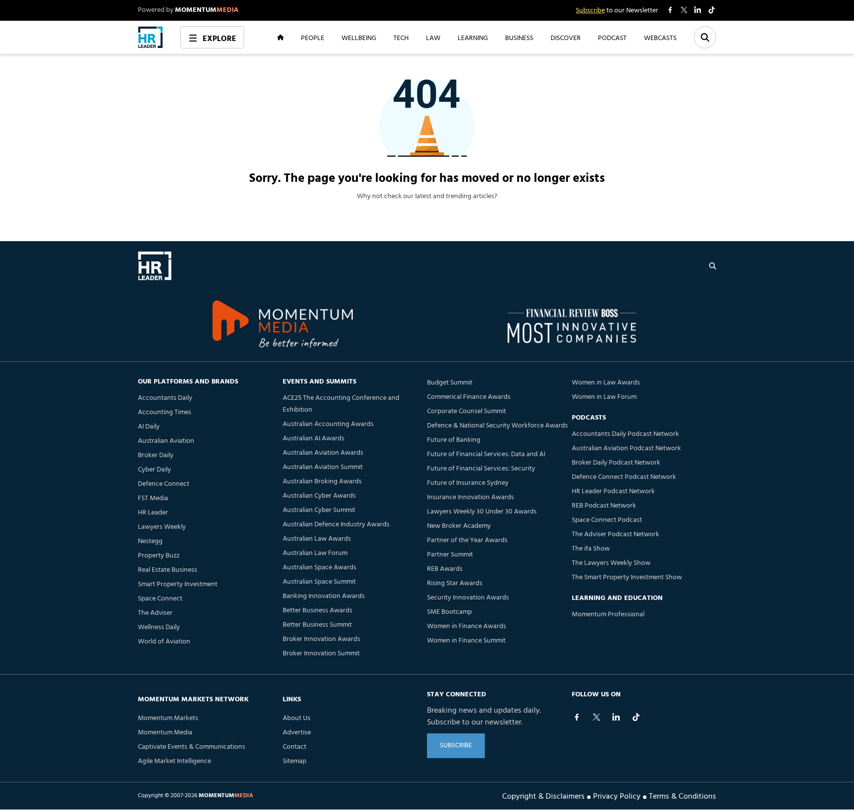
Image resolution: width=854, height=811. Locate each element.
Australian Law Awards (317, 539)
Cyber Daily (154, 469)
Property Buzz (158, 555)
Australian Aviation (166, 441)
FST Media (153, 498)
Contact (294, 747)
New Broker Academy (459, 526)
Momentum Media (165, 732)
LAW (433, 37)
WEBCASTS (660, 37)
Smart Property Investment (177, 584)
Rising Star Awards (454, 583)
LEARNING (473, 37)
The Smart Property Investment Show (627, 577)
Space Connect (160, 598)
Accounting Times (164, 412)
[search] (712, 265)
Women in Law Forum (604, 397)
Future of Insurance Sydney (468, 483)
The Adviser (155, 613)
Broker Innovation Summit (321, 653)
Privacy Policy (616, 796)
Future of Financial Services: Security (481, 468)
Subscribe (590, 10)
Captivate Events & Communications (191, 747)
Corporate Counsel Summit (466, 411)
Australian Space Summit (319, 582)
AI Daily (149, 426)
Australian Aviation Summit (323, 467)
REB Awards (445, 569)
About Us (296, 718)
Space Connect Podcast (607, 520)
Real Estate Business (167, 570)
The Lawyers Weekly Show (611, 563)
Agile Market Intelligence (174, 761)
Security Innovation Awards (468, 597)
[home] (150, 37)
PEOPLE (312, 37)
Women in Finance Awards (466, 626)
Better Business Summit (317, 625)
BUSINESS (519, 37)
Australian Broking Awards (322, 481)
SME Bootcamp (449, 612)
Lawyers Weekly (162, 527)
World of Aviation (164, 641)
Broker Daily (155, 455)
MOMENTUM (207, 10)
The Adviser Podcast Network (615, 534)
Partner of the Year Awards (467, 540)
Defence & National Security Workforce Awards (497, 425)
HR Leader (153, 512)
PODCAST (612, 37)
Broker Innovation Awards (321, 639)
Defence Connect (163, 484)
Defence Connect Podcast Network (624, 477)
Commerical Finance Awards (469, 397)
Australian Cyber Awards (319, 496)
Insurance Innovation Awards (470, 497)
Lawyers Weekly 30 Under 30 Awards (482, 511)
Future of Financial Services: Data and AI (486, 454)
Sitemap (294, 761)
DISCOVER (566, 37)
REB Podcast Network (604, 506)
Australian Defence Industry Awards (336, 524)
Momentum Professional (608, 614)
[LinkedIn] (616, 717)
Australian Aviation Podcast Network (626, 448)
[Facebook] (577, 717)
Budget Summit (449, 382)
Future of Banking (453, 440)
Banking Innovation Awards (324, 596)
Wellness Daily (159, 627)
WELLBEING (359, 37)
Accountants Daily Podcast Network (625, 434)
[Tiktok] (636, 717)
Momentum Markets (168, 718)
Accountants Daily (165, 398)
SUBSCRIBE (456, 745)
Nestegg (150, 541)
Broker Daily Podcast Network (616, 463)
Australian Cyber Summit (319, 510)
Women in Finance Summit (466, 640)
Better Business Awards (317, 610)
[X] (596, 717)
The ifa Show (591, 549)
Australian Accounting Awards (328, 424)
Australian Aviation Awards (323, 453)
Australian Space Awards (319, 567)
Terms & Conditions (682, 796)
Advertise (297, 732)
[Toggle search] (705, 37)
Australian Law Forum (315, 553)
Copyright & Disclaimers (543, 796)
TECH (401, 37)
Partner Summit (450, 554)
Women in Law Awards (606, 382)
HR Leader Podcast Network (613, 491)
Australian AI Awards (313, 438)
